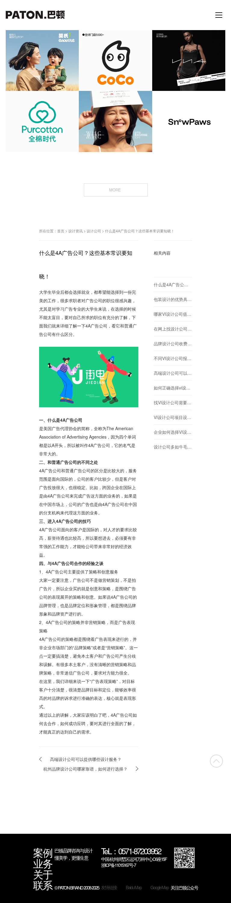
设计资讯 (75, 230)
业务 (42, 863)
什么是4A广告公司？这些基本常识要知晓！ (139, 230)
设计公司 (94, 230)
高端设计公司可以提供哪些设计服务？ (86, 759)
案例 (42, 852)
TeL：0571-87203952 (131, 851)
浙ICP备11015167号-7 (118, 865)
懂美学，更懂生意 (71, 857)
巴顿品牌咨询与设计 (73, 850)
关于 (42, 874)
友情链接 (109, 887)
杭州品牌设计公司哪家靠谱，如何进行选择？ (85, 769)
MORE (115, 190)
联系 (42, 885)
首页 (60, 230)
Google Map (159, 887)
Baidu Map (133, 887)
